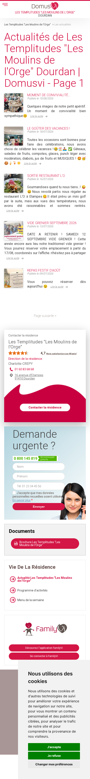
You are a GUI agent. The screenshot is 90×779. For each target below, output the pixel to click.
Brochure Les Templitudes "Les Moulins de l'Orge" (39, 543)
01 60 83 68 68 (24, 369)
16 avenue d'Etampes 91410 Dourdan (29, 376)
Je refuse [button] (54, 755)
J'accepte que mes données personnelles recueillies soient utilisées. (38, 496)
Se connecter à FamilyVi (44, 656)
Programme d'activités (32, 590)
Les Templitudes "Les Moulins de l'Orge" (27, 24)
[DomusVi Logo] (45, 6)
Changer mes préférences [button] (54, 764)
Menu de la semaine (30, 600)
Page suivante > (45, 316)
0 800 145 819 (25, 458)
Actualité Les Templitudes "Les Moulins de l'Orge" (44, 579)
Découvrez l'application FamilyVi (44, 647)
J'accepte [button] (54, 747)
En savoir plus (22, 500)
